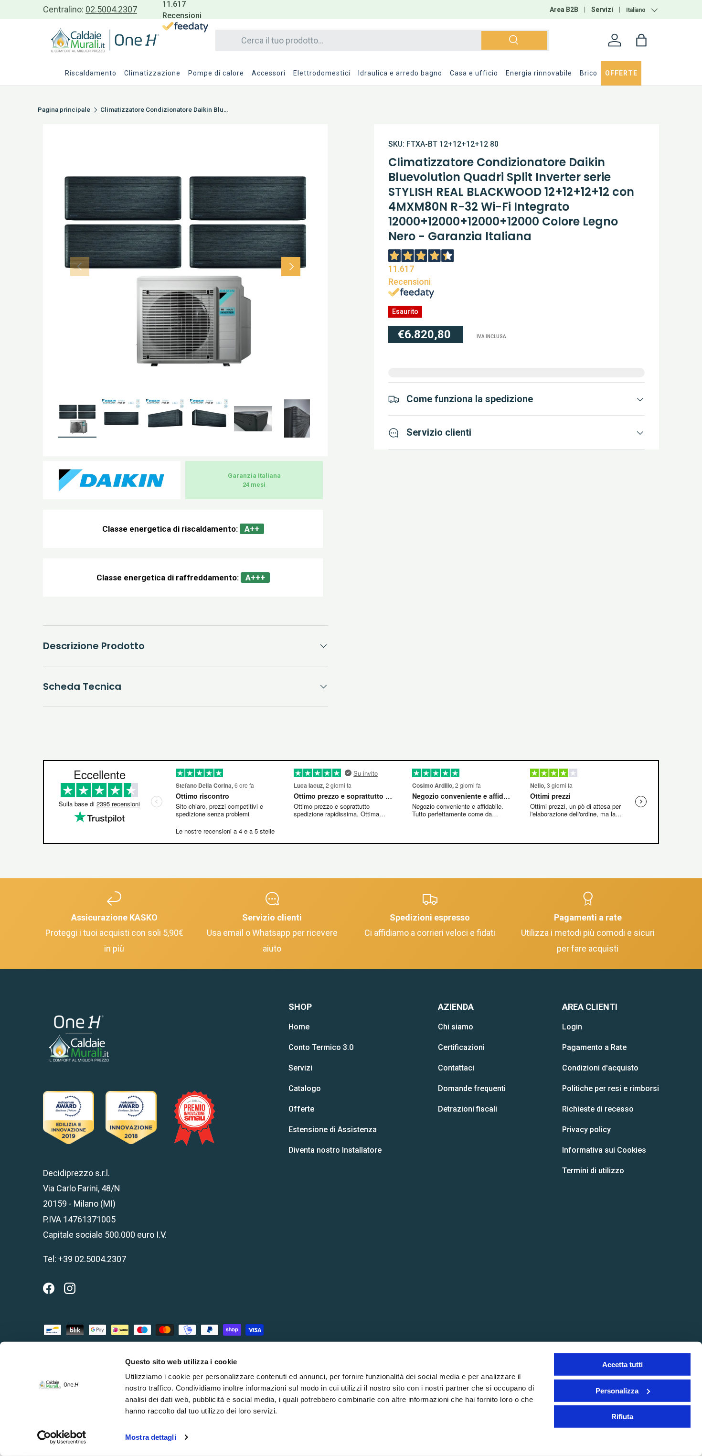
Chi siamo (455, 1026)
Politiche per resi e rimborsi (610, 1088)
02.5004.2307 (111, 9)
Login (572, 1026)
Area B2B (564, 9)
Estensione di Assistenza (332, 1129)
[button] (641, 40)
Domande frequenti (472, 1088)
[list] (185, 266)
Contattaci (456, 1067)
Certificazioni (461, 1047)
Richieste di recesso (598, 1108)
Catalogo (304, 1088)
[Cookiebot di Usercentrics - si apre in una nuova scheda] (62, 1437)
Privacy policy (586, 1129)
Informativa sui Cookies (604, 1150)
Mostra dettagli (150, 1437)
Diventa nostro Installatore (335, 1150)
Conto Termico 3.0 (320, 1047)
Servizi (602, 9)
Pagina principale (64, 110)
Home (298, 1026)
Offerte (301, 1108)
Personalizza (617, 1390)
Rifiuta (622, 1417)
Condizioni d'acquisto (600, 1067)
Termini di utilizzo (593, 1170)
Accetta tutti (622, 1364)
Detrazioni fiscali (467, 1108)
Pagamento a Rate (594, 1047)
